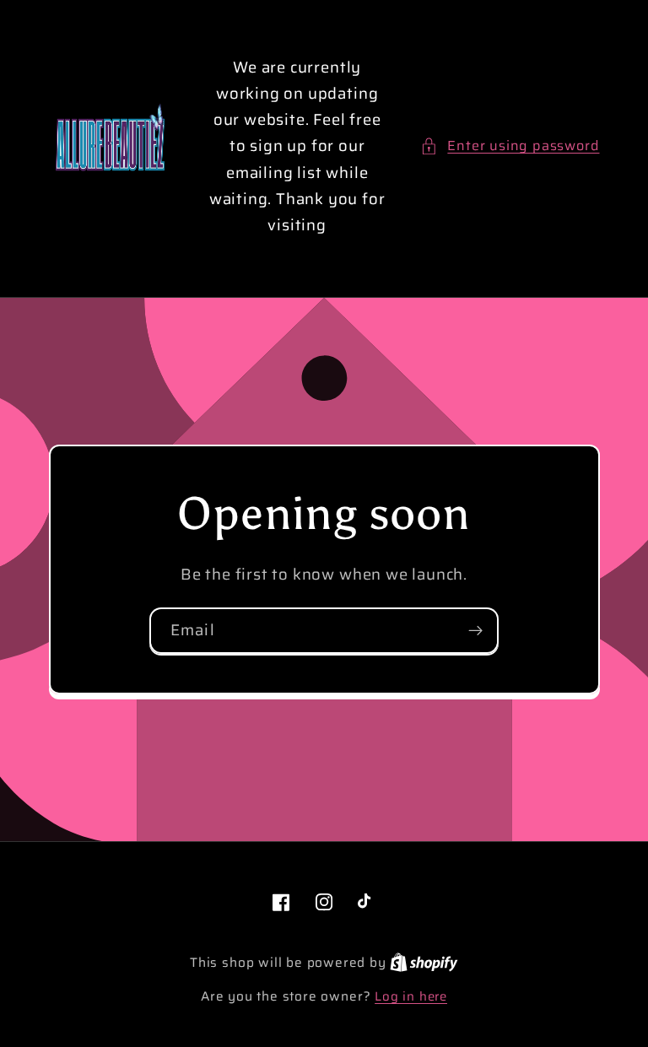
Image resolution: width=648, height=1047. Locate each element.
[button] (509, 145)
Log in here (411, 997)
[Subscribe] (475, 631)
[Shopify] (424, 963)
